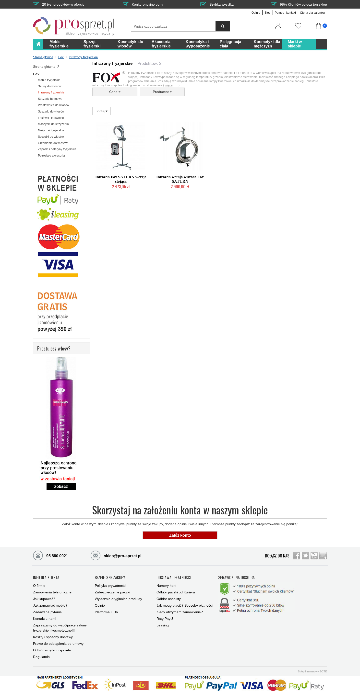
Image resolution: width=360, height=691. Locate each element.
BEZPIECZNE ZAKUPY (110, 578)
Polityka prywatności (110, 586)
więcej (169, 85)
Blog (267, 12)
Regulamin (41, 657)
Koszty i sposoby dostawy (53, 637)
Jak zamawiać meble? (50, 605)
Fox (36, 74)
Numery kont (166, 586)
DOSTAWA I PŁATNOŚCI (173, 578)
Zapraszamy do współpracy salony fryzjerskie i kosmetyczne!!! (60, 627)
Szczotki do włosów (51, 136)
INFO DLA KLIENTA (46, 578)
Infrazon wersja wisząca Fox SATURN (180, 179)
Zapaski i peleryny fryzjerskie (57, 149)
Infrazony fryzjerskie (51, 92)
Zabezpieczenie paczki (112, 592)
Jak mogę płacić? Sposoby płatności (184, 605)
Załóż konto (180, 535)
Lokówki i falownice (51, 118)
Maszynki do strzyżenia (53, 124)
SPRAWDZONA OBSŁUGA (236, 578)
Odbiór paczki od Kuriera (175, 592)
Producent (161, 92)
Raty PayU (164, 619)
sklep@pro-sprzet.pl (122, 556)
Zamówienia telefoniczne (52, 592)
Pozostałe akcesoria (51, 155)
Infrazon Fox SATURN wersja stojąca (120, 179)
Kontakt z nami (44, 619)
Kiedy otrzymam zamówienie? (179, 612)
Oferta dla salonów (312, 12)
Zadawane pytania (47, 612)
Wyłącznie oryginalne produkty (118, 599)
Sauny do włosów (49, 86)
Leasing (162, 625)
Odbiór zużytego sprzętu (52, 650)
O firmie (39, 586)
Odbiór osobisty (168, 599)
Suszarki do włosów (51, 111)
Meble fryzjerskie (49, 80)
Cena (114, 92)
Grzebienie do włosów (53, 143)
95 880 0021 (56, 556)
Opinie (256, 12)
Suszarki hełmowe (50, 99)
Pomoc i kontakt (285, 12)
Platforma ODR (106, 612)
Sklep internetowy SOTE (312, 671)
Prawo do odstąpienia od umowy (58, 644)
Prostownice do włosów (53, 105)
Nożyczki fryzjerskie (51, 130)
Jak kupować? (44, 599)
